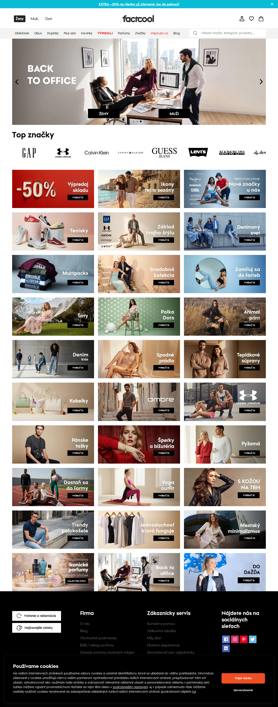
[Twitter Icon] (252, 639)
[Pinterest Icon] (243, 639)
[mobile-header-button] (242, 18)
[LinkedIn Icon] (226, 648)
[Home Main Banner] (75, 82)
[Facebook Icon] (226, 639)
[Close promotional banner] (272, 4)
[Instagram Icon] (234, 639)
